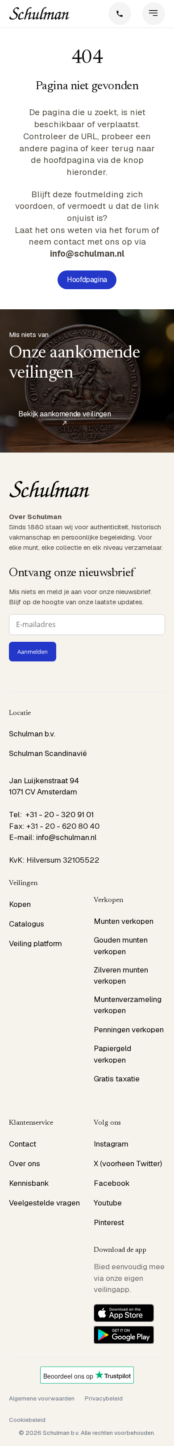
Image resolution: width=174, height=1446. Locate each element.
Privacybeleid (104, 1398)
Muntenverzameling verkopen (128, 1005)
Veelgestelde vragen (44, 1203)
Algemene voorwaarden (42, 1398)
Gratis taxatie (117, 1079)
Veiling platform (35, 943)
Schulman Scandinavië (48, 753)
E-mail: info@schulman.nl (52, 837)
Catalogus (26, 924)
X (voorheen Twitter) (128, 1163)
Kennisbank (29, 1183)
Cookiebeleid (27, 1420)
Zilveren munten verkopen (121, 975)
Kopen (20, 904)
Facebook (112, 1183)
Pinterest (109, 1222)
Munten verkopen (123, 921)
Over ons (24, 1163)
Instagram (111, 1144)
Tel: (17, 814)
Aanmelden (32, 652)
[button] (153, 13)
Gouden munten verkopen (121, 945)
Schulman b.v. (32, 734)
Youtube (108, 1203)
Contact (22, 1144)
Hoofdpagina (87, 279)
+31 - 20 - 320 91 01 (59, 814)
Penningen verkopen (129, 1030)
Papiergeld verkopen (112, 1054)
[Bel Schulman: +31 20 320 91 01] (119, 13)
